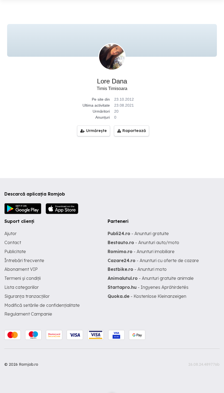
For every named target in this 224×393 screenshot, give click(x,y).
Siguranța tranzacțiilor (27, 296)
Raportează (134, 130)
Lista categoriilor (21, 287)
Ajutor (10, 233)
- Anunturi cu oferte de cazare (153, 260)
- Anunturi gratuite (138, 233)
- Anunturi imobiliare (141, 251)
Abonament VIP (21, 269)
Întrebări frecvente (24, 260)
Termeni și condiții (22, 278)
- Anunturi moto (137, 269)
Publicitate (15, 251)
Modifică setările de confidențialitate (42, 305)
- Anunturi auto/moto (143, 242)
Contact (12, 242)
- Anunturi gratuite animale (151, 278)
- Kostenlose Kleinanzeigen (147, 296)
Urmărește (96, 130)
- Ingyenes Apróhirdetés (148, 287)
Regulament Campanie (28, 314)
